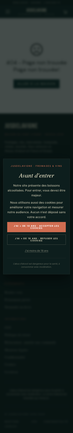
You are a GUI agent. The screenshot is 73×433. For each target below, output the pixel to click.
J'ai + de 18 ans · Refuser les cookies (36, 239)
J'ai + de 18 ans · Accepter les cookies (36, 227)
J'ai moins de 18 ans (36, 250)
